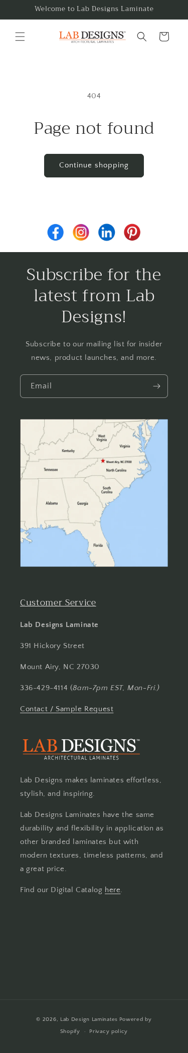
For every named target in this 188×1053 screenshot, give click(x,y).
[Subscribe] (156, 386)
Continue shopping (94, 165)
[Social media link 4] (132, 232)
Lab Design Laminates (89, 1019)
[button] (20, 37)
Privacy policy (108, 1031)
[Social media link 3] (106, 232)
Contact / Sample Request (66, 709)
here (112, 890)
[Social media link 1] (55, 232)
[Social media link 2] (81, 232)
